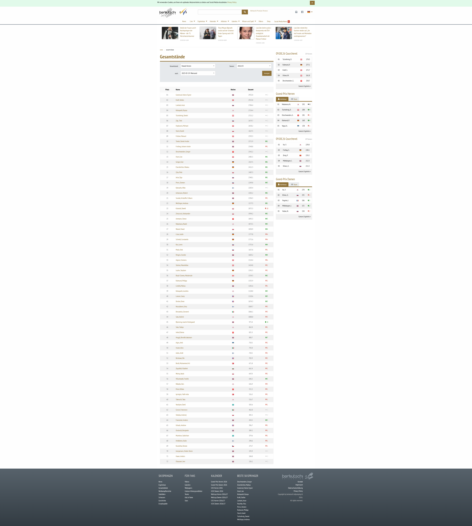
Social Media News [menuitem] (281, 21)
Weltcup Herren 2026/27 (219, 494)
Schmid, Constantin (182, 239)
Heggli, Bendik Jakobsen (184, 337)
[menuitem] (296, 12)
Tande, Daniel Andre (182, 141)
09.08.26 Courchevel (294, 53)
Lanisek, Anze (180, 105)
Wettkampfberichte (165, 491)
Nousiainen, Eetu (181, 306)
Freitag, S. (286, 150)
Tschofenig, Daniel (182, 115)
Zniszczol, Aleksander (183, 213)
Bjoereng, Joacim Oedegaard (185, 322)
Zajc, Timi (179, 120)
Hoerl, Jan (179, 157)
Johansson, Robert (182, 193)
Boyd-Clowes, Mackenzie (184, 275)
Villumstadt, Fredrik (182, 379)
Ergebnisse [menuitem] (201, 21)
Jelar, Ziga (179, 177)
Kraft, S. (285, 70)
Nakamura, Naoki (181, 224)
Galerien (187, 485)
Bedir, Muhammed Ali (183, 363)
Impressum (299, 484)
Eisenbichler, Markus (182, 167)
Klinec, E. (286, 166)
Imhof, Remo (180, 332)
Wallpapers (188, 488)
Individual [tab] (283, 99)
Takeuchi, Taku (180, 399)
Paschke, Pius (241, 503)
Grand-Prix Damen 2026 (219, 485)
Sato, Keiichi (180, 317)
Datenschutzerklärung (295, 488)
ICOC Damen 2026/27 (218, 503)
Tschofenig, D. (287, 59)
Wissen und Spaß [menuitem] (248, 21)
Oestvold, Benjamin (182, 430)
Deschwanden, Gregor (183, 151)
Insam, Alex (180, 348)
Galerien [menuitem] (234, 21)
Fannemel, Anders (182, 420)
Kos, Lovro (179, 244)
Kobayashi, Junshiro (182, 291)
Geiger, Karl (179, 162)
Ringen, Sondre (181, 255)
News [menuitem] (184, 21)
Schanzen (162, 497)
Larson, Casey (180, 296)
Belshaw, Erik (180, 358)
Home (161, 50)
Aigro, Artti (179, 342)
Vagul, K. (285, 126)
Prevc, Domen (180, 182)
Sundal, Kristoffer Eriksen (184, 198)
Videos (187, 481)
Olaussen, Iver (180, 461)
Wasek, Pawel (180, 229)
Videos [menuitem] (261, 21)
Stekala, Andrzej (181, 415)
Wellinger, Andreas (182, 203)
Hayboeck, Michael (182, 126)
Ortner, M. (286, 75)
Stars (186, 500)
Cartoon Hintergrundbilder (193, 491)
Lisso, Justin (179, 234)
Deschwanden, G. (288, 80)
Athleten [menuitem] (224, 21)
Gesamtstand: (174, 66)
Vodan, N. (285, 211)
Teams (187, 494)
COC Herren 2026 (217, 488)
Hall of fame (189, 497)
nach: (176, 73)
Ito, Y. (285, 144)
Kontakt (300, 481)
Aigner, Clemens (181, 260)
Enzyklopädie (163, 503)
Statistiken (162, 494)
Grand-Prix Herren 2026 (219, 481)
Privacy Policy (231, 2)
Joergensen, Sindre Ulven (184, 451)
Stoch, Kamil (180, 131)
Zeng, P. (285, 155)
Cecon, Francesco (181, 409)
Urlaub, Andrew (181, 425)
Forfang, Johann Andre (183, 146)
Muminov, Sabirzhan (182, 435)
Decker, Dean (180, 301)
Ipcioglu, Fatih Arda (182, 394)
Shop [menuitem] (268, 21)
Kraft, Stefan (180, 100)
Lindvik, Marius (180, 286)
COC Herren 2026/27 (218, 500)
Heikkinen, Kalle (181, 440)
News (160, 481)
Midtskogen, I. (287, 160)
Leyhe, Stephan (181, 270)
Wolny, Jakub (180, 373)
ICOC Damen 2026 (217, 491)
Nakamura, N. (286, 104)
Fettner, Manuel (181, 136)
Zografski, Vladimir (182, 368)
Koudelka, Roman (181, 446)
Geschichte (162, 500)
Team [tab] (295, 99)
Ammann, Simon (181, 218)
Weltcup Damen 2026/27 (219, 497)
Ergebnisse (162, 485)
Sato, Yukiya (180, 327)
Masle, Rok (179, 249)
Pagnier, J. (285, 200)
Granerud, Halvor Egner (183, 95)
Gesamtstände (163, 488)
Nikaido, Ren (180, 384)
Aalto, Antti (179, 353)
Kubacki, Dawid (181, 208)
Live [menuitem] (191, 21)
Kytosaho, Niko (180, 187)
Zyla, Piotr (179, 172)
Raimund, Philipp (181, 280)
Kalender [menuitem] (213, 21)
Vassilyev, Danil (181, 404)
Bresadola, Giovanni (182, 311)
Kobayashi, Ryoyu (181, 110)
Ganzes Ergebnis (304, 86)
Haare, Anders (180, 456)
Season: (231, 66)
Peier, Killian (180, 389)
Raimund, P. (286, 64)
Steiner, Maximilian (182, 265)
